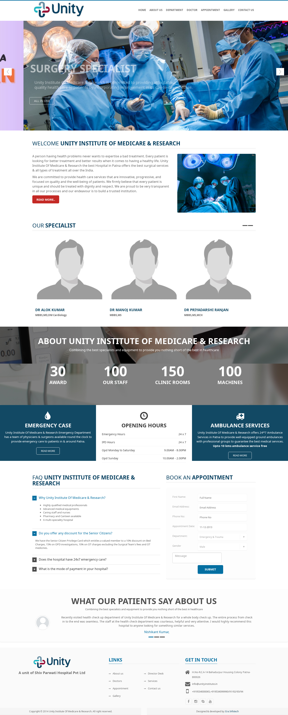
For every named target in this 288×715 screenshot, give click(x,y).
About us (118, 673)
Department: (179, 536)
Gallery (229, 10)
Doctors (117, 681)
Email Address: (180, 506)
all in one (138, 107)
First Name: (179, 496)
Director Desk (156, 673)
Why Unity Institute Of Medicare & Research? (72, 498)
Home (142, 10)
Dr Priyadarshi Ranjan (206, 309)
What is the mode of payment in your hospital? (73, 569)
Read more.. (45, 199)
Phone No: (178, 516)
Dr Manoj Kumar (126, 309)
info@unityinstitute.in (204, 684)
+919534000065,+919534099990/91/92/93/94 (217, 691)
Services (152, 681)
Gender (176, 545)
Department (174, 10)
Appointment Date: (183, 526)
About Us (155, 10)
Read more (48, 451)
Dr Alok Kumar (50, 309)
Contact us (154, 688)
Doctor (192, 10)
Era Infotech (232, 711)
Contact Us (246, 10)
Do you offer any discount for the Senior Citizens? (75, 533)
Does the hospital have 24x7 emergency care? (72, 559)
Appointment (210, 10)
